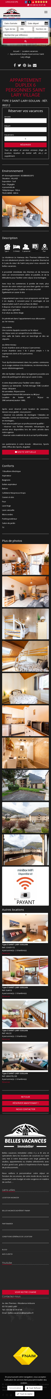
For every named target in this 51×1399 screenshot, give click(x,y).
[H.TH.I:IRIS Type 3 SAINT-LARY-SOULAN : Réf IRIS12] (25, 211)
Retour (25, 1096)
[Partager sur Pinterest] (24, 66)
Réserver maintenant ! (26, 1103)
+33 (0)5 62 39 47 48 (37, 5)
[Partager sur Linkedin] (29, 66)
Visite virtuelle (26, 451)
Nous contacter (25, 1109)
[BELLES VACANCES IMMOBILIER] (11, 11)
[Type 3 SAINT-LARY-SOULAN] (25, 928)
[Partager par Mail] (35, 66)
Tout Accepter (26, 1394)
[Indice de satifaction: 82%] (41, 2)
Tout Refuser (34, 1388)
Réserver (25, 144)
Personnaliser (15, 1388)
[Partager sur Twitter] (19, 66)
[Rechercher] (25, 41)
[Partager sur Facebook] (15, 66)
